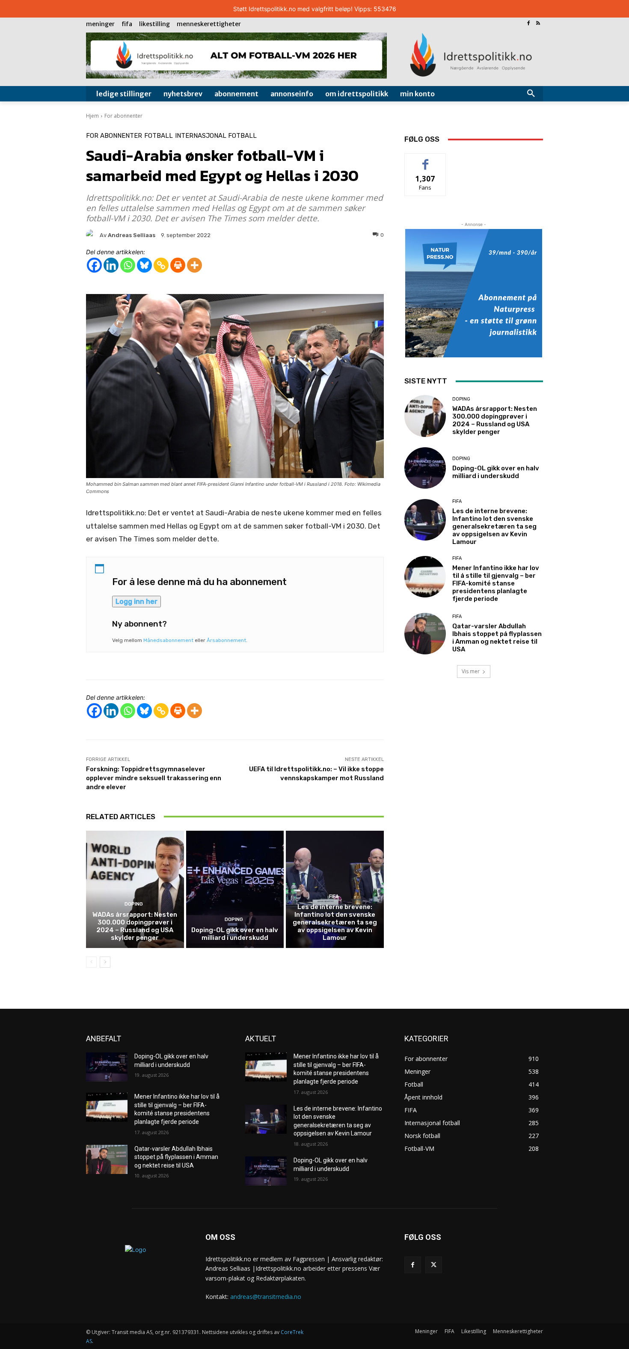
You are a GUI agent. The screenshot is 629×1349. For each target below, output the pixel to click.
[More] (194, 265)
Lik (425, 160)
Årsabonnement (226, 640)
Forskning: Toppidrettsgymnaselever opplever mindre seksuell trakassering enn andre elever (153, 778)
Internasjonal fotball (216, 136)
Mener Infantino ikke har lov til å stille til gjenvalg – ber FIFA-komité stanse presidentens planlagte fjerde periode (495, 583)
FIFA (334, 896)
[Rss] (538, 24)
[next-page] (105, 962)
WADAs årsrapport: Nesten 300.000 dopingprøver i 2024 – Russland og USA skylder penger (134, 926)
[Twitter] (433, 1265)
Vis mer (471, 671)
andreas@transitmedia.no (265, 1297)
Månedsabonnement (168, 640)
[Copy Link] (161, 265)
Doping (134, 904)
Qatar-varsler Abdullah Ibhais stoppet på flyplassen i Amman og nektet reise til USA (497, 637)
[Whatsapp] (127, 265)
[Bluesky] (144, 265)
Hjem (92, 115)
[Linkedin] (111, 265)
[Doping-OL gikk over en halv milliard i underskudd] (235, 889)
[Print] (177, 265)
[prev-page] (91, 962)
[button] (531, 93)
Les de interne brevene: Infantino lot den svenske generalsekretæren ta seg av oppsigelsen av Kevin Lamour (335, 922)
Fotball (158, 136)
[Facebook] (528, 24)
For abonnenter (123, 115)
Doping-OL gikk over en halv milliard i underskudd (234, 934)
